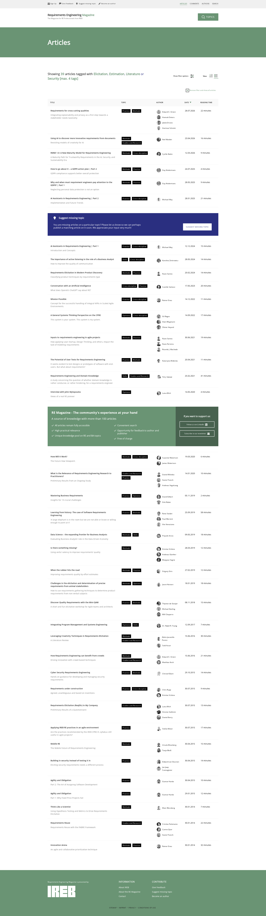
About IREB (124, 887)
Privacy (132, 908)
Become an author (160, 896)
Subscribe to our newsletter (195, 433)
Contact (122, 896)
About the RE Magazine (129, 891)
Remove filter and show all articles (202, 90)
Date (187, 102)
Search (215, 3)
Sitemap (113, 908)
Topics (209, 16)
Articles (183, 3)
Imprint (122, 908)
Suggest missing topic (197, 227)
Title (52, 102)
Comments (194, 3)
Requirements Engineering (71, 16)
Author (159, 102)
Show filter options (181, 76)
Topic (123, 102)
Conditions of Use (147, 908)
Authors (205, 3)
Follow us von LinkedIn (195, 424)
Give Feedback (158, 887)
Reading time (206, 102)
